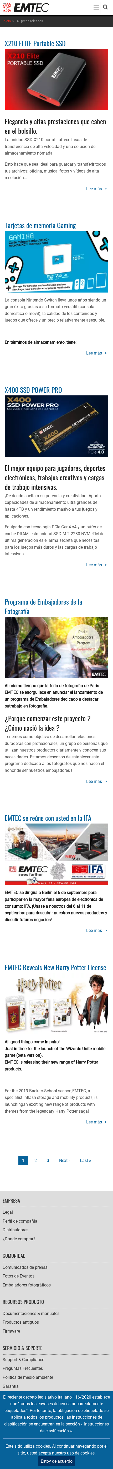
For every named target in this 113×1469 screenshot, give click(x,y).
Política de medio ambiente (28, 1377)
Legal (8, 1212)
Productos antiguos (21, 1322)
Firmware (11, 1331)
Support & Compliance (23, 1359)
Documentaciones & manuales (31, 1313)
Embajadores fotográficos (27, 1285)
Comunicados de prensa (25, 1267)
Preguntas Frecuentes (23, 1368)
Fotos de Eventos (18, 1276)
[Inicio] (26, 7)
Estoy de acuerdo (57, 1461)
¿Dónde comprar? (19, 1238)
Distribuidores (15, 1229)
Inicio (7, 21)
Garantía (11, 1386)
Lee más (97, 189)
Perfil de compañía (20, 1221)
